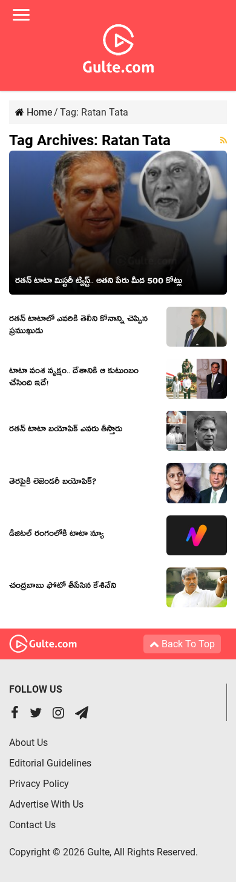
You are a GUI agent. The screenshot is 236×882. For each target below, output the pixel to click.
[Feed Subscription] (223, 140)
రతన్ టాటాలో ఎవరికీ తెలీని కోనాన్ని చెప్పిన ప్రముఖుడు (78, 327)
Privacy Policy (39, 783)
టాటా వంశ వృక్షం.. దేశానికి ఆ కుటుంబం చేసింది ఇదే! (74, 379)
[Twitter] (36, 714)
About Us (28, 742)
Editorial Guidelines (50, 763)
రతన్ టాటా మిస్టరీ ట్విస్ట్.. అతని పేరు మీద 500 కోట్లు (98, 282)
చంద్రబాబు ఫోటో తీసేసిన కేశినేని (62, 587)
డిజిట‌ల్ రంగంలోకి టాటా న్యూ (56, 535)
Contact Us (32, 825)
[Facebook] (15, 714)
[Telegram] (81, 714)
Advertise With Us (46, 804)
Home (38, 112)
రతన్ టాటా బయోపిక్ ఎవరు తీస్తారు (65, 431)
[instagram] (58, 714)
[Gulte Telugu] (118, 45)
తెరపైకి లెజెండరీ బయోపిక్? (52, 483)
